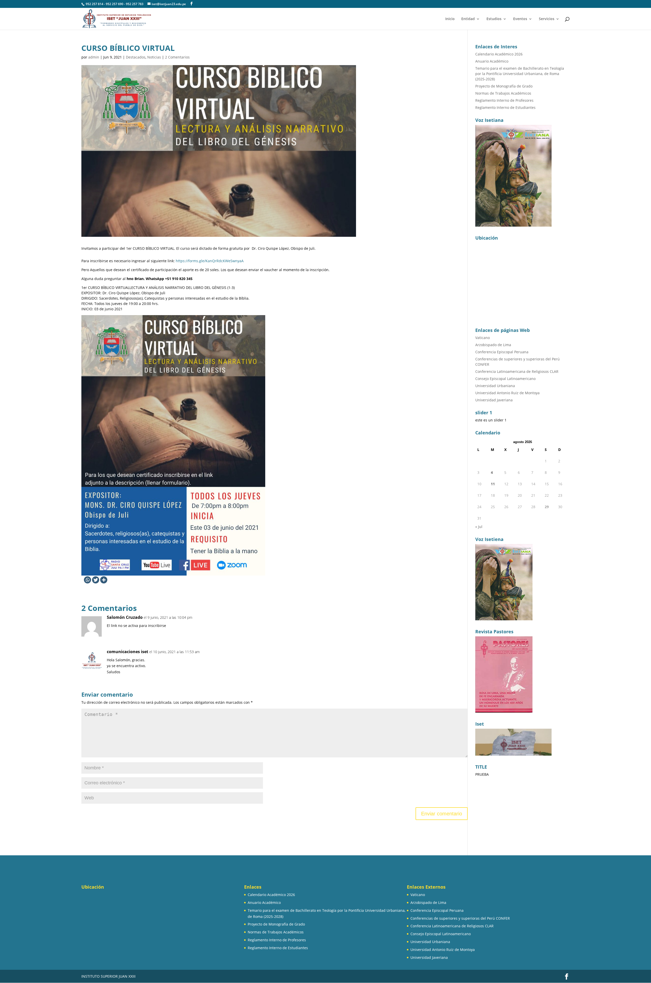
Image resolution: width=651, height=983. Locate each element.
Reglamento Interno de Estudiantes (505, 107)
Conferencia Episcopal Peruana (501, 351)
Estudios (493, 19)
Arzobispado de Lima (493, 344)
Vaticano (482, 337)
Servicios (546, 19)
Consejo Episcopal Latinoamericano (505, 378)
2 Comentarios (177, 57)
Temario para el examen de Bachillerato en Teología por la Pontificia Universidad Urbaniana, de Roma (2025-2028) (519, 73)
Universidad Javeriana (494, 400)
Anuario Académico (491, 61)
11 (493, 483)
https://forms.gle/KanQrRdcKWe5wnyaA (210, 260)
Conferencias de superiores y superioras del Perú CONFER (460, 918)
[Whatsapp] (87, 579)
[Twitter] (95, 579)
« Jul (478, 526)
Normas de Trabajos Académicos (503, 93)
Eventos (520, 19)
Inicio (450, 19)
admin (93, 57)
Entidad (468, 19)
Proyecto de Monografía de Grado (503, 86)
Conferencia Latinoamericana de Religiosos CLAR (516, 371)
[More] (103, 579)
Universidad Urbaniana (495, 385)
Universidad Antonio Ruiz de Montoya (507, 392)
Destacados (135, 57)
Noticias (154, 57)
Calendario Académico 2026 (499, 54)
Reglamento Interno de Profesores (504, 100)
